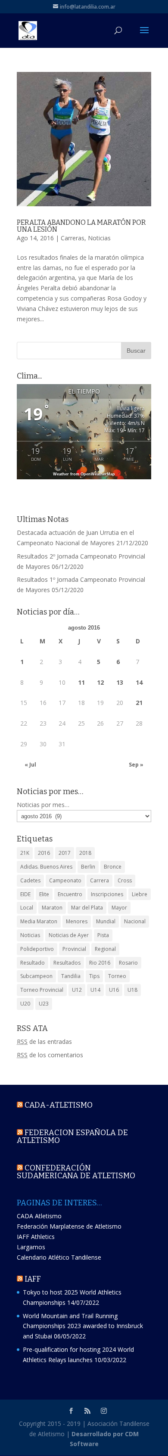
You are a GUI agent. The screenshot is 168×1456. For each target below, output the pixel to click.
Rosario (128, 962)
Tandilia (71, 976)
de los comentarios (50, 1055)
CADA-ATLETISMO (59, 1105)
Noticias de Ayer (69, 935)
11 (81, 682)
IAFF (33, 1279)
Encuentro (70, 894)
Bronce (112, 866)
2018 (85, 853)
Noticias (99, 238)
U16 (114, 989)
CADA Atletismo (39, 1216)
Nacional (135, 921)
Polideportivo (37, 949)
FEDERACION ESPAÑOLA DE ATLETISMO (72, 1136)
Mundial (105, 921)
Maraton (52, 907)
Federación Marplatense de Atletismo (69, 1226)
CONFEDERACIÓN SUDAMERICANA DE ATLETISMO (76, 1171)
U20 (25, 1003)
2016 (44, 853)
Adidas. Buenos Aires (46, 866)
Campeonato (65, 880)
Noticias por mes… (43, 805)
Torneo (117, 976)
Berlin (88, 866)
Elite (44, 894)
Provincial (74, 949)
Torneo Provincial (41, 989)
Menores (76, 921)
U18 (132, 989)
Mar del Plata (87, 907)
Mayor (119, 907)
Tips (94, 976)
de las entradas (44, 1041)
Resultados (67, 962)
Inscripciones (107, 894)
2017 (65, 853)
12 (100, 682)
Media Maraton (38, 921)
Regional (105, 949)
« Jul (30, 764)
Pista (103, 935)
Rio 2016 (99, 962)
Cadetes (30, 880)
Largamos (31, 1247)
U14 (95, 989)
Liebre (139, 894)
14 (139, 682)
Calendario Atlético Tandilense (59, 1257)
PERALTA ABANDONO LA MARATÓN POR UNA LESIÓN (81, 225)
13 (119, 682)
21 (139, 703)
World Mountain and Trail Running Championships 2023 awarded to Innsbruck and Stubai (83, 1326)
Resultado (32, 962)
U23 (44, 1003)
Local (26, 907)
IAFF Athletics (36, 1236)
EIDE (25, 894)
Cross (125, 880)
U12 (77, 989)
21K (24, 853)
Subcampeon (36, 976)
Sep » (136, 764)
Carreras (72, 238)
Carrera (99, 880)
